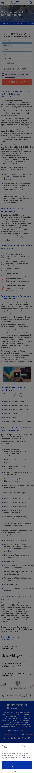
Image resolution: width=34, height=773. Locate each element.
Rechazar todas (17, 767)
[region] (17, 758)
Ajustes (17, 771)
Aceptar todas (17, 762)
